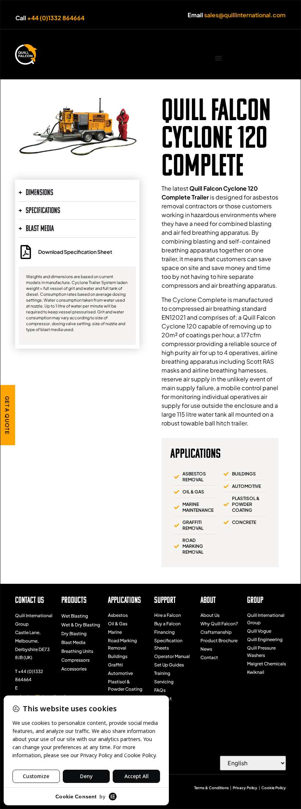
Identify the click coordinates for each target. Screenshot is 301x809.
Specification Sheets (168, 644)
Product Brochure (218, 640)
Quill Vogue (259, 631)
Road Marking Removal (122, 644)
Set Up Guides (169, 665)
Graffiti (115, 665)
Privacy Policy (245, 787)
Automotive (120, 673)
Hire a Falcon (167, 615)
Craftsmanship (216, 632)
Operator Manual (172, 656)
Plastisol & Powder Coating (125, 685)
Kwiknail (255, 672)
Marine (115, 632)
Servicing (164, 681)
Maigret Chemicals (266, 663)
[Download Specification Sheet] (26, 252)
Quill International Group (265, 618)
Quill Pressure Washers (261, 651)
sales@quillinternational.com (245, 15)
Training (162, 673)
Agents (161, 707)
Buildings (117, 656)
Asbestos (118, 615)
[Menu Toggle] (218, 58)
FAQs (160, 690)
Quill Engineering (265, 639)
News (206, 649)
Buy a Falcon (167, 623)
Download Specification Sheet (75, 251)
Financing (164, 632)
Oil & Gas (117, 623)
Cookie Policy (273, 787)
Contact (163, 698)
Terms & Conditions (211, 787)
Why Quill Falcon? (219, 623)
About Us (210, 615)
